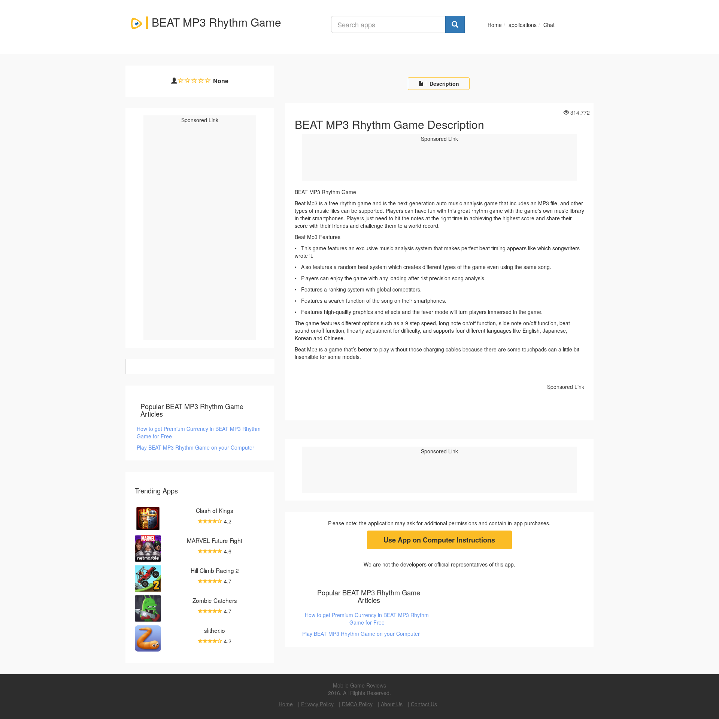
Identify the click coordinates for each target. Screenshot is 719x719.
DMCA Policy (357, 704)
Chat (549, 24)
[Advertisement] (200, 239)
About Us (392, 704)
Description (443, 83)
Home (495, 24)
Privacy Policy (317, 704)
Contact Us (424, 704)
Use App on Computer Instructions (439, 540)
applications (523, 24)
